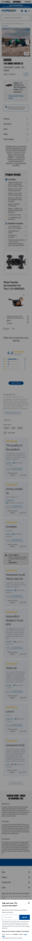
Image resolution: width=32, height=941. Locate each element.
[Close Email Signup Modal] (29, 903)
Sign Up (24, 917)
